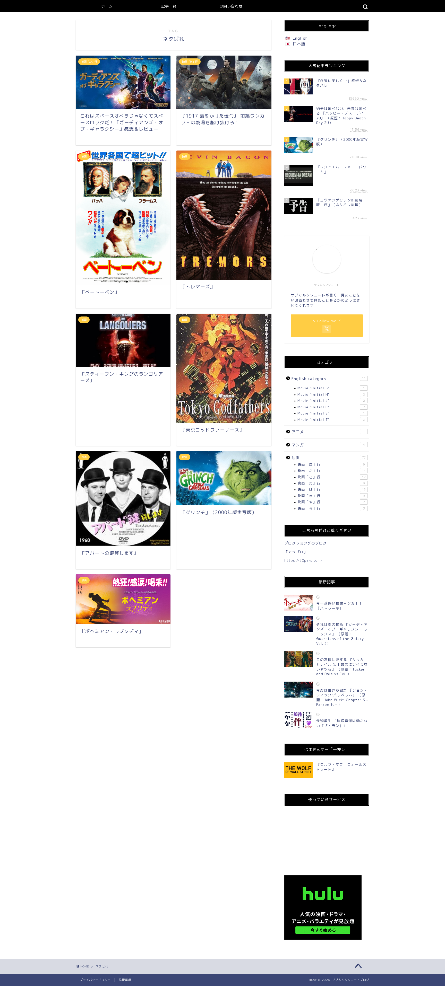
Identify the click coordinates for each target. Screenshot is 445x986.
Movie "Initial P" (331, 406)
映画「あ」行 (331, 464)
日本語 (299, 44)
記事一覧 (169, 6)
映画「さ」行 (331, 476)
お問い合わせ (231, 6)
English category (329, 378)
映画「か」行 (331, 470)
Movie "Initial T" (331, 419)
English (300, 38)
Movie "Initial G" (331, 387)
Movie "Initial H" (331, 394)
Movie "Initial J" (331, 400)
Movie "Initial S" (331, 413)
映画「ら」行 (331, 508)
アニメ (328, 432)
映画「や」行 (331, 501)
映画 (329, 458)
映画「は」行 (331, 489)
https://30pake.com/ (303, 560)
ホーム (107, 6)
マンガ (328, 445)
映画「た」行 (331, 483)
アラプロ (296, 551)
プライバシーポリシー (95, 980)
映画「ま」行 (331, 495)
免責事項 (125, 980)
